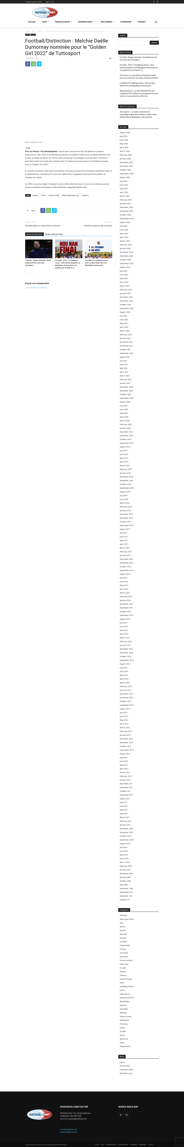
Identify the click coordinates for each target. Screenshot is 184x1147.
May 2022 (124, 323)
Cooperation (125, 945)
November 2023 (126, 256)
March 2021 (125, 376)
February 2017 (126, 551)
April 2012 (124, 768)
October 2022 (125, 304)
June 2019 (124, 454)
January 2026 (125, 158)
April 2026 (124, 147)
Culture (123, 949)
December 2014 (126, 649)
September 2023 (127, 263)
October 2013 (125, 701)
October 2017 (125, 521)
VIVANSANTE (125, 1046)
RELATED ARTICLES (34, 234)
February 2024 (126, 245)
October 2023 (125, 259)
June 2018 (124, 499)
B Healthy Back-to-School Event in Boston (42, 226)
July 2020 (123, 405)
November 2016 (126, 563)
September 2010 (127, 840)
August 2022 (125, 312)
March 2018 (125, 503)
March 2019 (125, 465)
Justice (122, 990)
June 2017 (124, 536)
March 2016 (125, 593)
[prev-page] (26, 272)
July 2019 (123, 450)
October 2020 (125, 394)
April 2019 (124, 462)
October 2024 (125, 215)
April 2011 (124, 813)
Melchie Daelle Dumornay (70, 195)
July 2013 (123, 712)
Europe (123, 968)
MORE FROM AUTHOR (54, 234)
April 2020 (124, 417)
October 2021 (125, 349)
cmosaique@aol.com (68, 1129)
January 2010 (125, 870)
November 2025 (126, 166)
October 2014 (125, 656)
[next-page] (30, 272)
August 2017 (125, 529)
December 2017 (126, 514)
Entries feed (125, 1066)
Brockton (123, 934)
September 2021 (127, 353)
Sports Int (124, 1039)
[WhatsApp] (33, 63)
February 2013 (126, 731)
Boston (123, 930)
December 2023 (126, 252)
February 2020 (126, 424)
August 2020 (125, 402)
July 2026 (123, 136)
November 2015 (126, 608)
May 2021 (124, 368)
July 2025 (123, 181)
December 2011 (126, 783)
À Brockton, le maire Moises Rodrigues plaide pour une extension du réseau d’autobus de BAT (139, 76)
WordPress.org (126, 1073)
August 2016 (125, 574)
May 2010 (124, 855)
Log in (122, 1062)
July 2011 (123, 802)
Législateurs (125, 994)
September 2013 (127, 705)
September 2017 (127, 525)
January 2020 (125, 428)
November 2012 (126, 742)
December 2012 (126, 739)
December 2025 (126, 162)
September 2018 (127, 488)
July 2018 (123, 495)
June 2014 (124, 671)
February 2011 (126, 821)
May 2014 (124, 675)
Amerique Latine (127, 919)
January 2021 (125, 383)
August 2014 (125, 664)
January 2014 (125, 690)
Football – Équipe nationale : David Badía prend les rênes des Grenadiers (38, 262)
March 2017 (125, 548)
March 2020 (125, 420)
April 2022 (124, 327)
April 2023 (124, 282)
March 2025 (125, 196)
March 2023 (125, 286)
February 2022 (126, 334)
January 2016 (125, 600)
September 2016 (127, 570)
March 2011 (125, 817)
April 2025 (124, 192)
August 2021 (125, 357)
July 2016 (123, 578)
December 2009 (126, 873)
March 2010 (125, 862)
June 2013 (124, 716)
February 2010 (126, 866)
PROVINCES (124, 1020)
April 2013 (124, 724)
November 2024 (126, 211)
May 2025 (124, 188)
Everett (123, 971)
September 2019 (127, 443)
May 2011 (124, 810)
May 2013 (124, 720)
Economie (124, 953)
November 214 (126, 896)
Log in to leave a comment (36, 287)
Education (124, 956)
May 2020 (124, 413)
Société (123, 1031)
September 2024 (127, 218)
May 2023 (124, 278)
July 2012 (123, 757)
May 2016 (124, 585)
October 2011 (125, 791)
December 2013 (126, 694)
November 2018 (126, 480)
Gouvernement (126, 979)
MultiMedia (124, 1001)
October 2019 (125, 439)
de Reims (35, 195)
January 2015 (125, 645)
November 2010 (126, 832)
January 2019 (125, 473)
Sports (40, 31)
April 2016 (124, 589)
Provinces (124, 1024)
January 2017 (125, 555)
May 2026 (124, 143)
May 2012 (124, 765)
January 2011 (125, 825)
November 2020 (126, 390)
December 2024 (126, 207)
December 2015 (126, 604)
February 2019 (126, 469)
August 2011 (125, 798)
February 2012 (126, 776)
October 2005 (125, 881)
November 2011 (126, 787)
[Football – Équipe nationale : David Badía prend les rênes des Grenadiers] (38, 249)
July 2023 (123, 271)
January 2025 (125, 203)
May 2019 (124, 458)
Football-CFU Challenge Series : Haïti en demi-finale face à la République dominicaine (97, 262)
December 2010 (126, 828)
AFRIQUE (123, 915)
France (43, 195)
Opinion (123, 1005)
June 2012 (124, 761)
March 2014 (125, 682)
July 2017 (123, 533)
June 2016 (124, 581)
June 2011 (124, 806)
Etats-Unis (124, 964)
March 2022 (125, 331)
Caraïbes (123, 941)
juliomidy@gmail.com (68, 1132)
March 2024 (125, 241)
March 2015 (125, 638)
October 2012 (125, 746)
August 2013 (125, 709)
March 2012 (125, 772)
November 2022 (126, 301)
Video (122, 1042)
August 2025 (125, 177)
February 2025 (126, 200)
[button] (156, 22)
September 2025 (127, 173)
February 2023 (126, 289)
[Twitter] (157, 1)
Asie (121, 923)
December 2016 (126, 559)
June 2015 (124, 626)
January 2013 (125, 735)
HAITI (34, 31)
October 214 (125, 899)
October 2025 (125, 170)
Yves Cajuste (124, 112)
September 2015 (127, 615)
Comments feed (126, 1069)
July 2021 (123, 361)
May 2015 (124, 630)
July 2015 (123, 623)
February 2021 (126, 379)
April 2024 (124, 237)
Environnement (126, 960)
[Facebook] (153, 1)
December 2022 (126, 297)
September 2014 (127, 660)
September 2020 (127, 398)
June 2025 (124, 185)
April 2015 (124, 634)
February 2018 (126, 507)
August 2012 (125, 754)
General (123, 975)
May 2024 (124, 233)
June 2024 (124, 230)
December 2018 (126, 477)
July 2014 (123, 667)
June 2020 (124, 409)
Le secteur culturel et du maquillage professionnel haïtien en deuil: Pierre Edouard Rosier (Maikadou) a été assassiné (138, 114)
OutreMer (124, 1009)
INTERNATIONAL (127, 986)
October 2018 (125, 484)
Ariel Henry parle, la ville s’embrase (98, 226)
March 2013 (125, 727)
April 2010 (124, 858)
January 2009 (125, 877)
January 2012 (125, 780)
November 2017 (126, 518)
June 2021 (124, 364)
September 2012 (127, 750)
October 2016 (125, 566)
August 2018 (125, 492)
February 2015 (126, 641)
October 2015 (125, 611)
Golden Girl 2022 (53, 195)
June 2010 (124, 851)
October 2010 (125, 836)
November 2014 (126, 652)
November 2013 (126, 697)
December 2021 (126, 342)
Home (27, 31)
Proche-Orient (126, 1016)
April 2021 (124, 372)
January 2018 (125, 510)
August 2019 (125, 447)
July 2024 (123, 226)
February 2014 (126, 686)
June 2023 (124, 274)
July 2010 (123, 847)
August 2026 (125, 132)
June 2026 (124, 140)
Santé (122, 1027)
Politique (123, 1013)
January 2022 (125, 338)
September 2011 (127, 795)
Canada (123, 938)
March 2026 (125, 151)
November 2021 (126, 346)
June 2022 (124, 319)
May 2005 (124, 885)
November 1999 (126, 888)
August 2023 (125, 267)
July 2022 (123, 316)
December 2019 (126, 432)
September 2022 (127, 308)
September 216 (126, 892)
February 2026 (126, 155)
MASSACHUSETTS (127, 998)
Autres (122, 926)
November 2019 (126, 435)
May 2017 (124, 540)
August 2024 (125, 222)
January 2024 (125, 248)
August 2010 (125, 843)
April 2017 (124, 544)
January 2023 (125, 293)
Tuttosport (85, 195)
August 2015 (125, 619)
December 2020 (126, 387)
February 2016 (126, 596)
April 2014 (124, 679)
